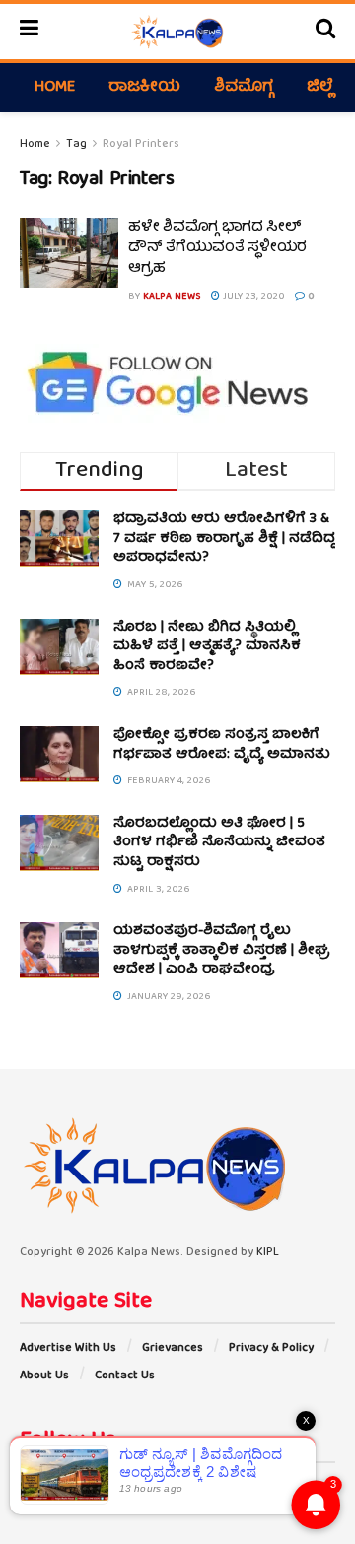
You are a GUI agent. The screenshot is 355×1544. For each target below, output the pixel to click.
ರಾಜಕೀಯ (144, 87)
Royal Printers (141, 144)
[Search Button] (325, 31)
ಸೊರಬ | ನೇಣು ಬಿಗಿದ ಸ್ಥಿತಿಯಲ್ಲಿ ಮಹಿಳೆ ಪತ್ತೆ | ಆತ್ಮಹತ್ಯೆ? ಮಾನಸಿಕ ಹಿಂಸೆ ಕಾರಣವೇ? (207, 647)
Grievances (172, 1348)
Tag (76, 144)
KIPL (267, 1252)
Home (55, 87)
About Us (44, 1376)
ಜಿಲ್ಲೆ (320, 87)
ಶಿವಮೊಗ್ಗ (243, 87)
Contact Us (125, 1376)
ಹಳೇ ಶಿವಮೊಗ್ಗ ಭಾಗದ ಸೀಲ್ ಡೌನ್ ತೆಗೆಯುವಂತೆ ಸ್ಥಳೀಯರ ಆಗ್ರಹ (217, 248)
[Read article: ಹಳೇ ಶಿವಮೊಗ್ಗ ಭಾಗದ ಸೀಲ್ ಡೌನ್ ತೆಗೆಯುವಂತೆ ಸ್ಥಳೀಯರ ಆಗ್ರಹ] (69, 253)
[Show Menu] (29, 31)
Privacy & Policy (271, 1348)
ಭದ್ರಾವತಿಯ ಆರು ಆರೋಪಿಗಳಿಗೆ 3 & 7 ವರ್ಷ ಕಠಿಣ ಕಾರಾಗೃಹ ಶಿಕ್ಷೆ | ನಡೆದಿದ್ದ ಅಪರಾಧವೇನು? (224, 538)
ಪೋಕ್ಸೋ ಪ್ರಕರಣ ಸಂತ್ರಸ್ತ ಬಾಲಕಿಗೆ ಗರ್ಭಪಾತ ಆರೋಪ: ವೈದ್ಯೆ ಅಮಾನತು (221, 745)
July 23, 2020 (252, 296)
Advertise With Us (68, 1348)
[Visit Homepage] (177, 31)
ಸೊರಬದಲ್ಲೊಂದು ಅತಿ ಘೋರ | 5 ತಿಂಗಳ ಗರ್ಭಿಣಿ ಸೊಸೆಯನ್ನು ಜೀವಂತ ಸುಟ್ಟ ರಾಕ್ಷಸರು (219, 843)
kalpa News (172, 296)
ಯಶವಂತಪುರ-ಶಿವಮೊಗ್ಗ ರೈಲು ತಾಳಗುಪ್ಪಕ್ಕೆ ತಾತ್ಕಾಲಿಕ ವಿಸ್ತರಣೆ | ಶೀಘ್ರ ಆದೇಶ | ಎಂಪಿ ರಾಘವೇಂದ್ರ (221, 950)
